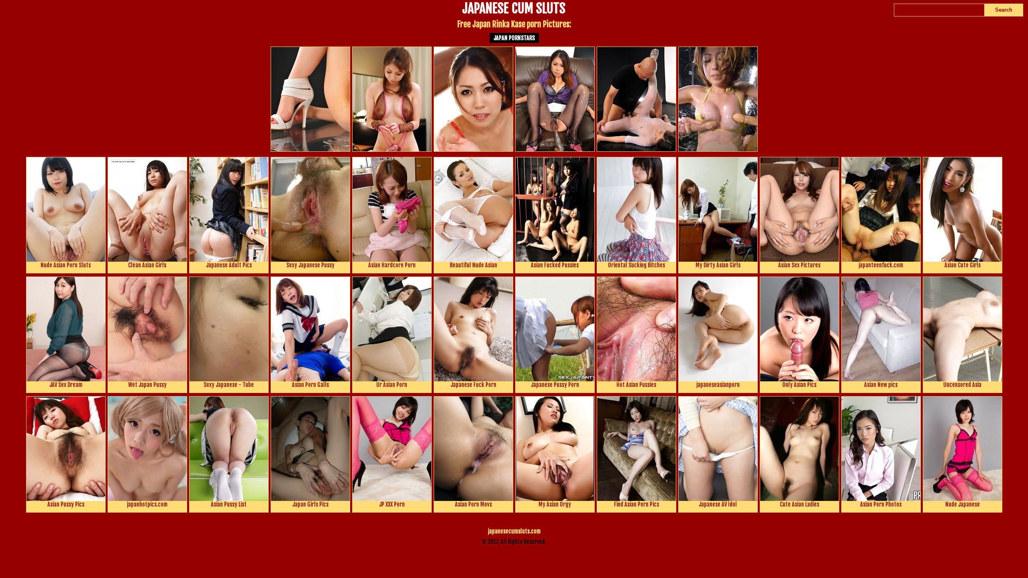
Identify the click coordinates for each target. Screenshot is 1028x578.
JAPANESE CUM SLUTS (513, 9)
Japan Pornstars (514, 38)
